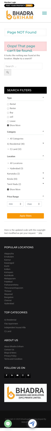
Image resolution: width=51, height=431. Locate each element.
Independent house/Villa (15, 327)
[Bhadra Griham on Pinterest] (28, 375)
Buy (11, 112)
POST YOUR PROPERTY (18, 5)
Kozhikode (8, 275)
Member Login (10, 2)
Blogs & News (10, 353)
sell (11, 117)
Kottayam (8, 272)
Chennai (7, 300)
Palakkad (8, 282)
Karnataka (13, 173)
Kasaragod (9, 263)
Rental (13, 104)
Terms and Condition (13, 359)
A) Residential (16, 144)
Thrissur (7, 291)
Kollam (7, 269)
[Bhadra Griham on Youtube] (17, 375)
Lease (12, 121)
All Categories (16, 138)
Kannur (7, 260)
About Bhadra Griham (14, 346)
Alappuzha (9, 253)
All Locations (16, 163)
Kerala (12, 179)
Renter (13, 108)
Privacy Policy (10, 356)
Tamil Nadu (14, 184)
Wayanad (8, 294)
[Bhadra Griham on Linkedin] (12, 375)
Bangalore (8, 297)
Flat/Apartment (11, 324)
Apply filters (25, 215)
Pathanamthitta (11, 285)
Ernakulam (9, 257)
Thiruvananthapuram (13, 288)
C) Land (15, 149)
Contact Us (9, 349)
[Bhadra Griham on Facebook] (6, 375)
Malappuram (10, 278)
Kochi (6, 266)
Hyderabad (16, 168)
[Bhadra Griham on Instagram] (23, 375)
